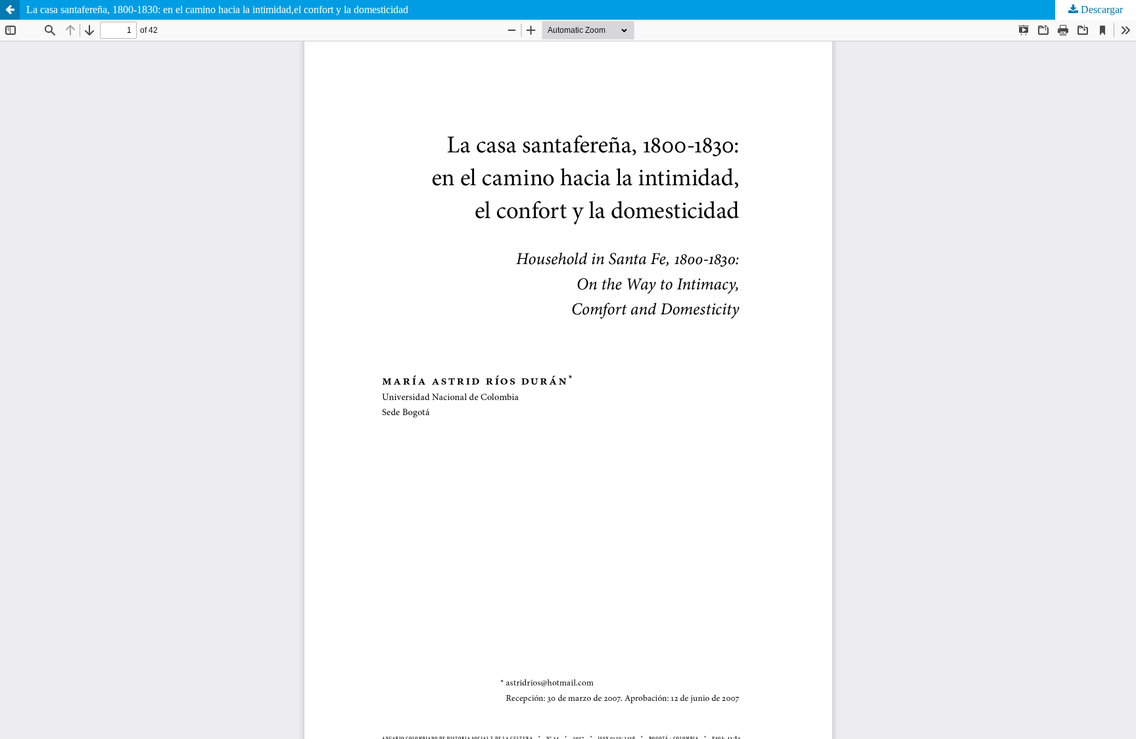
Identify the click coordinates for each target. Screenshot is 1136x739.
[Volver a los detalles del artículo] (10, 10)
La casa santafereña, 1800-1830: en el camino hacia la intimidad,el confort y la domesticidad (217, 9)
